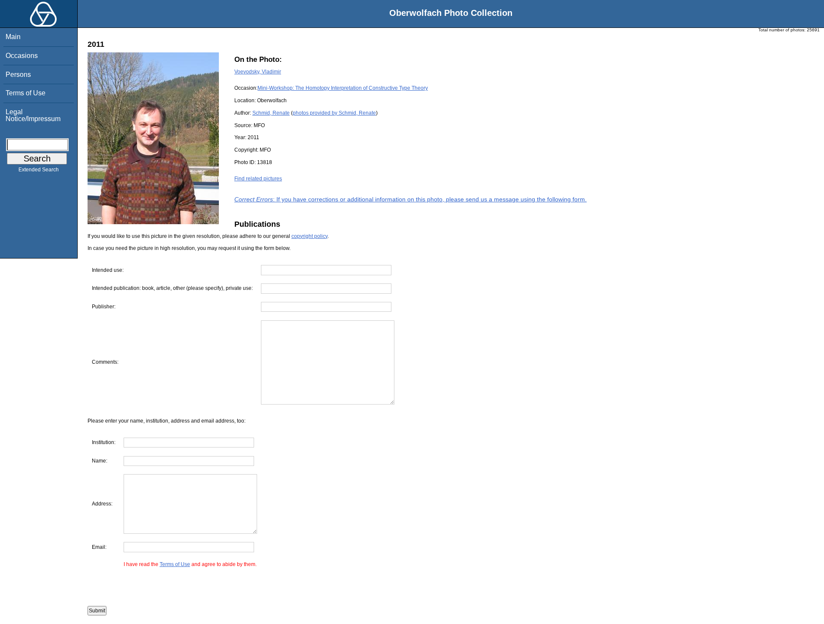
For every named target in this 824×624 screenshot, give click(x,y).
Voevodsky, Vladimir (257, 72)
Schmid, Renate (271, 113)
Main (13, 36)
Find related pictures (258, 179)
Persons (18, 74)
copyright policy (309, 236)
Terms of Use (25, 93)
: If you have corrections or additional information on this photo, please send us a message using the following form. (410, 199)
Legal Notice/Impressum (33, 115)
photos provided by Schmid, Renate (334, 113)
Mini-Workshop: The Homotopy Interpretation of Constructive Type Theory (343, 88)
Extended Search (38, 169)
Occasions (22, 55)
